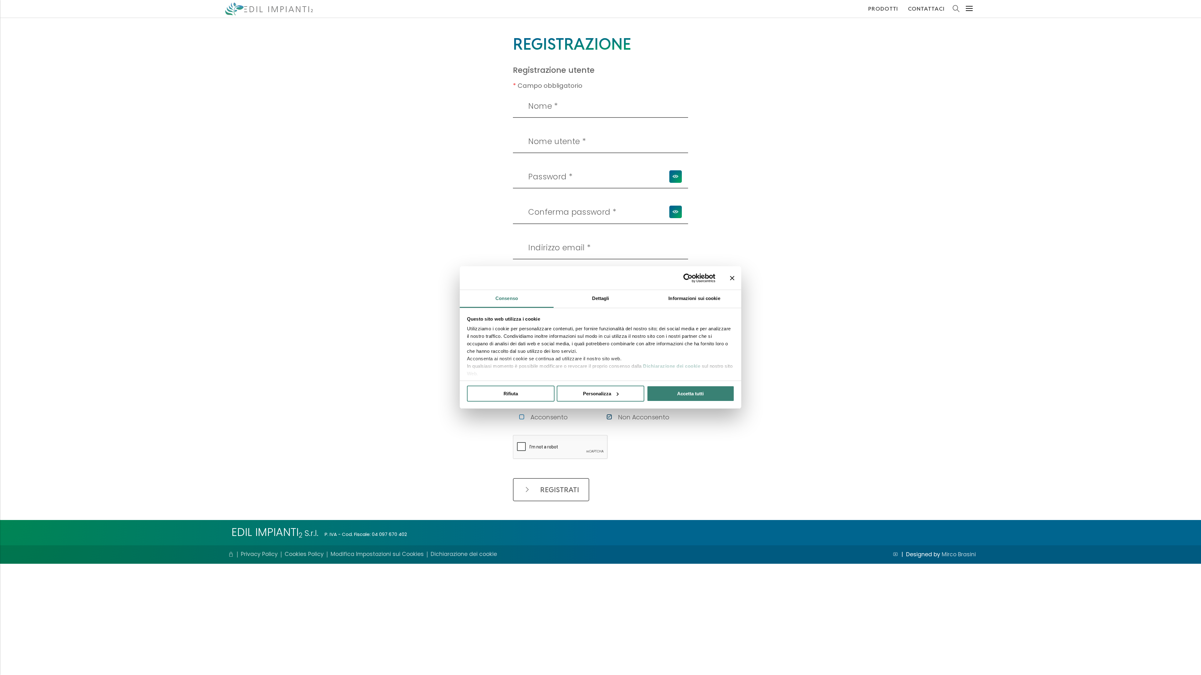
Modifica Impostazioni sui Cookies (377, 554)
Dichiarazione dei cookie (671, 366)
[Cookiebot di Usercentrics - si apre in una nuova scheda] (688, 278)
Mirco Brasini (959, 554)
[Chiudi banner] (732, 278)
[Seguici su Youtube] (895, 554)
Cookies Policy (304, 554)
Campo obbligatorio (547, 85)
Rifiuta (511, 393)
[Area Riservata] (231, 555)
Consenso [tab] (506, 298)
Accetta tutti (690, 393)
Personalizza (597, 393)
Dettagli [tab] (600, 298)
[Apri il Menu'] (969, 9)
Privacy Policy (259, 554)
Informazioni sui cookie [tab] (694, 298)
